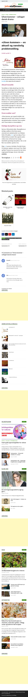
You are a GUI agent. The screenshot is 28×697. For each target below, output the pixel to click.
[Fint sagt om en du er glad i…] (6, 506)
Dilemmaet (11, 368)
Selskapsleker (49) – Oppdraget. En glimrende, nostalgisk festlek (18, 461)
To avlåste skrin (11, 360)
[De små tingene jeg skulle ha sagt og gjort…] (14, 479)
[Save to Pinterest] (9, 234)
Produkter (11, 619)
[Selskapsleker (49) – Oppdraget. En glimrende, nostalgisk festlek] (6, 460)
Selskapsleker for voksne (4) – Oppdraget (16, 335)
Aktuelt (3, 14)
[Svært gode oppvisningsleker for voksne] (14, 432)
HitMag (14, 695)
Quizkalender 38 (12, 327)
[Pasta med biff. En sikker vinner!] (6, 636)
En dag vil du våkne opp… (13, 377)
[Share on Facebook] (3, 234)
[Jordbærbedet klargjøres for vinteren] (14, 560)
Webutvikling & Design (20, 692)
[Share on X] (6, 234)
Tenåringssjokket (12, 14)
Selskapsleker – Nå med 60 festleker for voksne (17, 454)
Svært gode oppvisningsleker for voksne (14, 442)
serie (15, 238)
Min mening (8, 238)
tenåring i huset (5, 239)
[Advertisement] (14, 307)
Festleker (8, 440)
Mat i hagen (4, 568)
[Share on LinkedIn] (13, 234)
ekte (12, 135)
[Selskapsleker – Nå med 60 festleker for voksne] (6, 453)
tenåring (19, 238)
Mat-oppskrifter (5, 619)
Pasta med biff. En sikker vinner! (18, 636)
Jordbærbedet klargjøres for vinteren (13, 570)
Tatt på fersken (11, 352)
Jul (5, 146)
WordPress (9, 695)
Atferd (7, 14)
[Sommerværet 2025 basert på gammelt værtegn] (6, 584)
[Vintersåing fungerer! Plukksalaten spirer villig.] (6, 591)
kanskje (4, 81)
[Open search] (25, 9)
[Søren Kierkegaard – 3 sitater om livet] (6, 499)
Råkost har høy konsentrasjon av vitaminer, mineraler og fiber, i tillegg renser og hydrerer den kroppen (13, 622)
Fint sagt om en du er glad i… (17, 506)
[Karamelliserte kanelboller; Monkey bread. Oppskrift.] (6, 644)
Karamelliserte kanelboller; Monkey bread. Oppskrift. (17, 644)
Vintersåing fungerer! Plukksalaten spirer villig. (16, 592)
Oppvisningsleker (13, 440)
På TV (12, 238)
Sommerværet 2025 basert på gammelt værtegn (18, 585)
